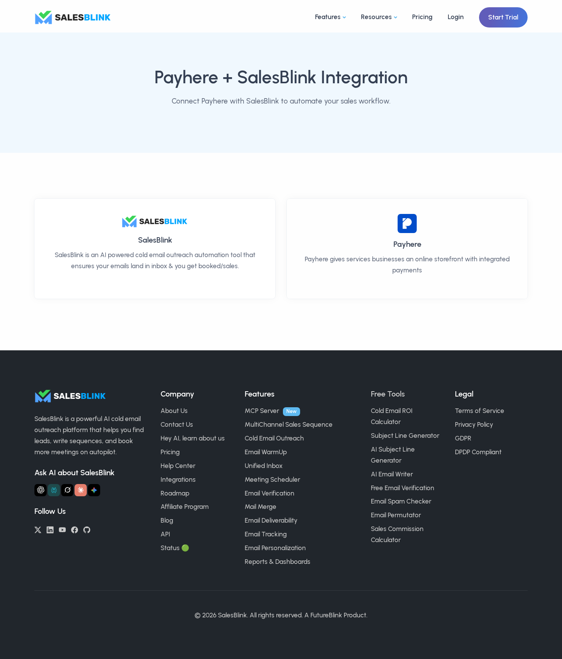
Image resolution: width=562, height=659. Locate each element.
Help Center (178, 466)
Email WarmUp (266, 452)
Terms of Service (479, 411)
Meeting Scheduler (272, 479)
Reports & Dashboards (277, 561)
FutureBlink (326, 615)
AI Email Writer (392, 474)
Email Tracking (266, 534)
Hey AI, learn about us (193, 438)
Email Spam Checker (401, 501)
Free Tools (388, 393)
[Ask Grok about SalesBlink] (67, 490)
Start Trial (503, 17)
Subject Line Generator (405, 435)
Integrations (178, 479)
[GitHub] (86, 529)
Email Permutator (396, 515)
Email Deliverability (271, 520)
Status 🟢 (175, 548)
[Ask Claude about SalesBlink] (81, 490)
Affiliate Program (185, 506)
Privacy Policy (474, 424)
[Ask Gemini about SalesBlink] (94, 490)
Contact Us (177, 424)
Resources (376, 17)
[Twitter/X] (37, 529)
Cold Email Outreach (274, 438)
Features (328, 17)
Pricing (422, 17)
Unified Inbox (264, 466)
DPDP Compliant (478, 452)
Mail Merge (260, 506)
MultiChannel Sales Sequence (289, 424)
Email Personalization (275, 548)
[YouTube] (62, 529)
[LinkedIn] (50, 529)
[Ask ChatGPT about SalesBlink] (40, 490)
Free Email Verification (402, 488)
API (165, 534)
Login (456, 17)
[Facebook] (74, 529)
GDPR (463, 438)
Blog (167, 520)
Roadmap (175, 493)
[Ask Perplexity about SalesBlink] (54, 490)
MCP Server (262, 411)
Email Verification (269, 493)
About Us (174, 411)
